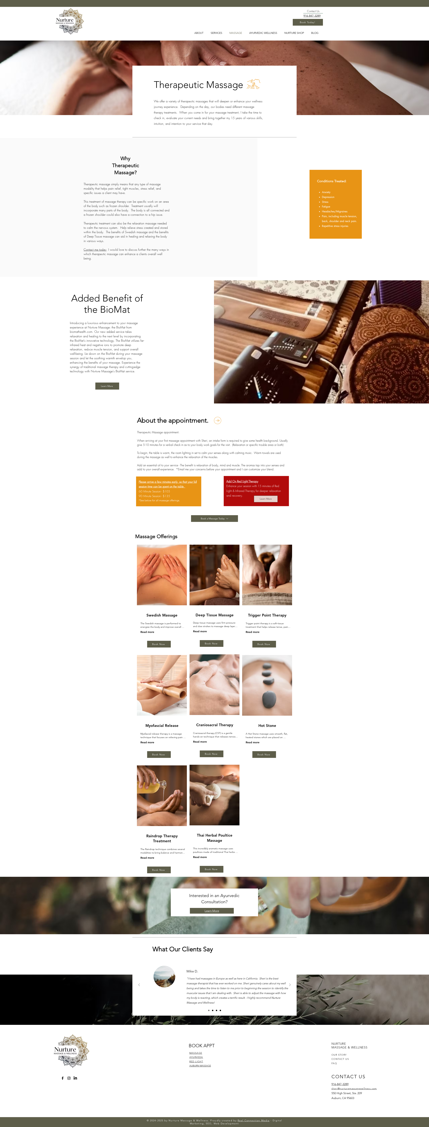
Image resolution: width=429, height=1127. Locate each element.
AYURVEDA (196, 1057)
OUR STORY (339, 1054)
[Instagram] (69, 1078)
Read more (147, 632)
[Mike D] (208, 1010)
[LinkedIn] (75, 1078)
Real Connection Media (253, 1120)
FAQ (334, 1063)
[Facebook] (62, 1078)
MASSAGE (195, 1052)
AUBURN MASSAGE (200, 1065)
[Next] (290, 985)
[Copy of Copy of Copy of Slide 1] (220, 1010)
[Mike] (212, 1010)
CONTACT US (340, 1059)
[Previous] (139, 985)
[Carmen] (216, 1010)
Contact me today (95, 250)
